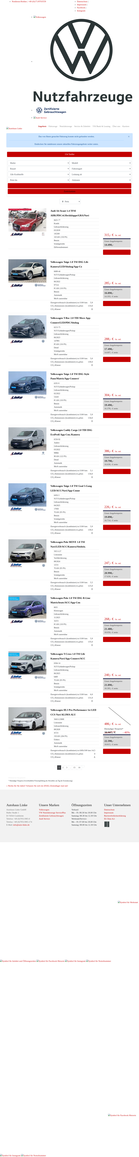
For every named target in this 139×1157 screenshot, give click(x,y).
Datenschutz (82, 1)
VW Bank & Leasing (101, 126)
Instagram (81, 11)
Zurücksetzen (69, 191)
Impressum (81, 5)
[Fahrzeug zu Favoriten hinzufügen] (44, 227)
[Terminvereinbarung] (128, 902)
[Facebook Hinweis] (105, 824)
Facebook (81, 8)
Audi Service (44, 819)
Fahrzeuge (53, 126)
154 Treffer (69, 154)
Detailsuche (69, 186)
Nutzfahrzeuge (66, 126)
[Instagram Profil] (108, 824)
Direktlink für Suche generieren (16, 777)
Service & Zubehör (82, 126)
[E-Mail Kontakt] (77, 902)
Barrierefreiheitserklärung (115, 816)
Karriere (125, 126)
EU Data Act (109, 819)
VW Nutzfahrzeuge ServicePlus (52, 813)
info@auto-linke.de (21, 825)
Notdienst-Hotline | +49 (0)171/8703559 (29, 1)
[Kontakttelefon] (18, 902)
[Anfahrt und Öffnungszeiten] (18, 961)
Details (117, 252)
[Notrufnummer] (98, 961)
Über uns (116, 126)
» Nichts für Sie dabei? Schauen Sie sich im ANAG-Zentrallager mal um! (37, 786)
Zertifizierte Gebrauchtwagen (51, 816)
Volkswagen (44, 810)
